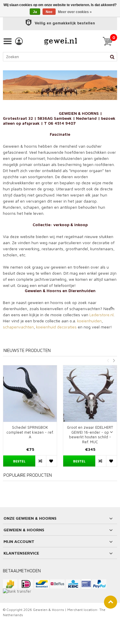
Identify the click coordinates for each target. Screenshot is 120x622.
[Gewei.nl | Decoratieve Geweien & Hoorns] (60, 41)
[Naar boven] (110, 602)
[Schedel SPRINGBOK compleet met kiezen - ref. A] (30, 393)
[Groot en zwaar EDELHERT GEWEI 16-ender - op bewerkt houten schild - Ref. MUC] (90, 393)
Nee (49, 12)
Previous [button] (107, 360)
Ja (35, 12)
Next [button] (114, 360)
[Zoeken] (112, 56)
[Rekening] (19, 41)
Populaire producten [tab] (27, 475)
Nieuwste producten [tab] (27, 350)
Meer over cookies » (75, 12)
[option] (30, 419)
